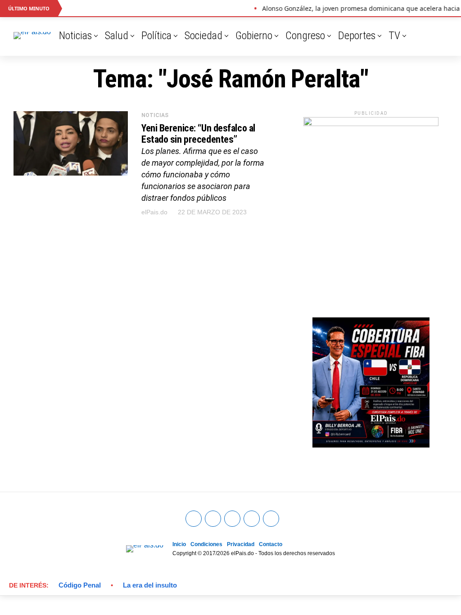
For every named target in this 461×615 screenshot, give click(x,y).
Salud (116, 35)
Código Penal (80, 585)
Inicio (179, 544)
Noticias (75, 35)
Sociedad (203, 35)
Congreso (305, 35)
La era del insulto (150, 585)
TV (394, 35)
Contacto (270, 544)
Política (156, 35)
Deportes (356, 35)
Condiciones (206, 544)
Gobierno (253, 35)
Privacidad (240, 544)
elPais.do (154, 212)
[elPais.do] (370, 123)
